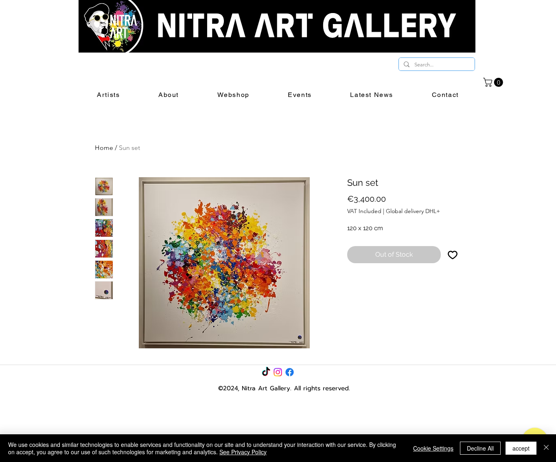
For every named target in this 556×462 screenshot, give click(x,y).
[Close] (546, 448)
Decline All (480, 448)
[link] (494, 82)
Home (104, 148)
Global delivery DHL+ (413, 211)
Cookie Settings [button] (433, 448)
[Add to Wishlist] (452, 254)
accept (521, 448)
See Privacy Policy (243, 452)
